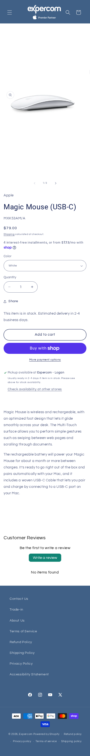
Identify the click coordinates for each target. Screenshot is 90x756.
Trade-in (16, 609)
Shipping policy (71, 741)
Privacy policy (22, 741)
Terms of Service (23, 631)
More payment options (45, 359)
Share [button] (13, 301)
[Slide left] (34, 183)
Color (7, 256)
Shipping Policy (22, 653)
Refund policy (73, 734)
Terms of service (46, 741)
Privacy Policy (21, 663)
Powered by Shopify (46, 734)
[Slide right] (55, 183)
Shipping (9, 234)
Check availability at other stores (35, 389)
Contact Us (19, 598)
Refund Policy (21, 642)
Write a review (45, 558)
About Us (17, 620)
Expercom (26, 734)
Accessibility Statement (29, 674)
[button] (9, 12)
